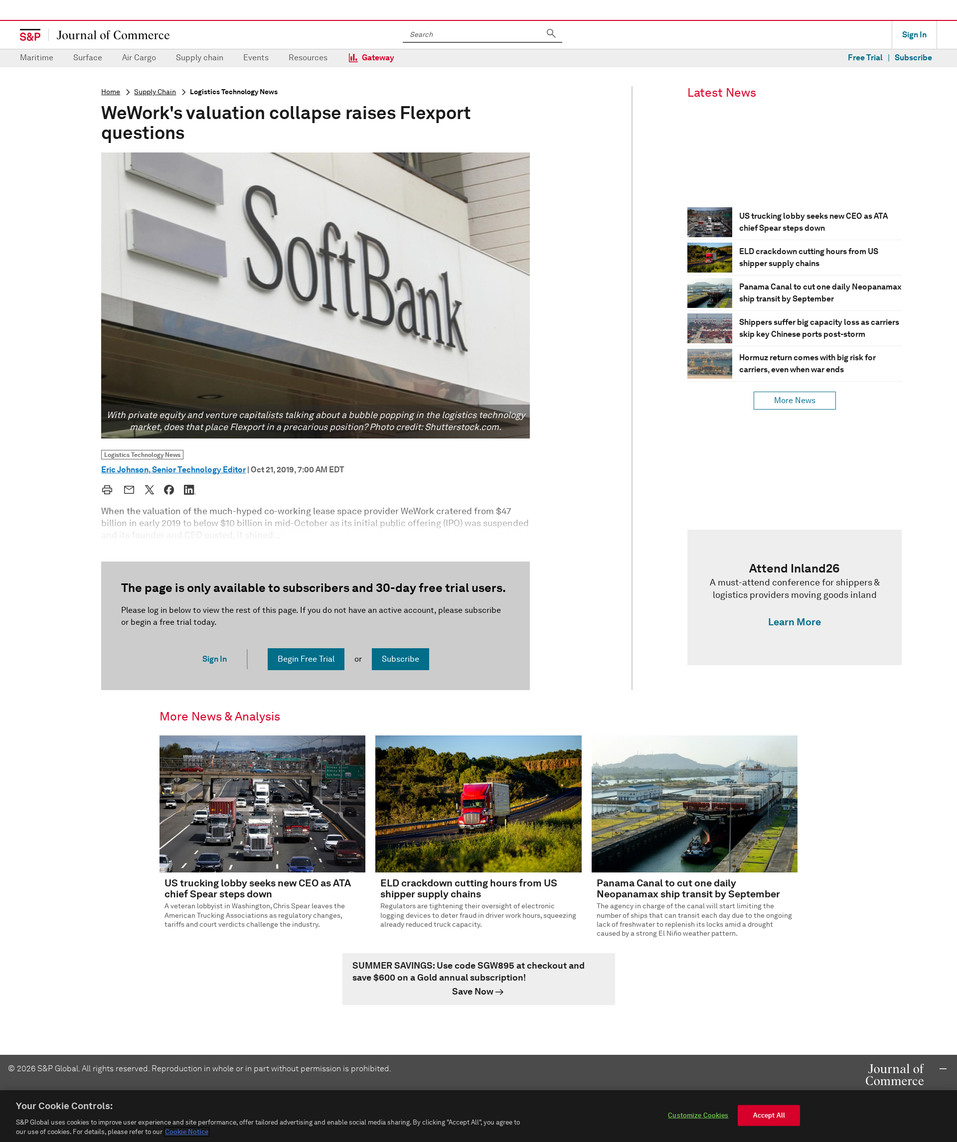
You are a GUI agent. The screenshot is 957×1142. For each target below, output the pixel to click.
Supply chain (199, 57)
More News (794, 400)
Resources (308, 57)
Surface (87, 57)
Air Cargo (139, 57)
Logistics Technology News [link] (142, 454)
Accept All (769, 1115)
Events (256, 57)
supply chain (155, 92)
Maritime (36, 57)
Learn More (794, 622)
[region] (478, 1116)
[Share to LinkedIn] (190, 490)
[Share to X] (149, 489)
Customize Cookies (698, 1115)
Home (110, 92)
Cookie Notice (186, 1132)
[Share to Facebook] (169, 490)
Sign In (914, 34)
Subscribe (913, 57)
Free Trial (865, 57)
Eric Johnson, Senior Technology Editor (173, 469)
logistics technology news (234, 92)
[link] (794, 597)
